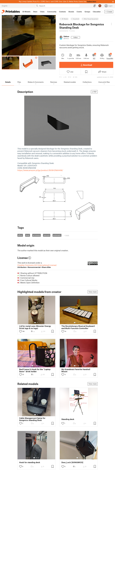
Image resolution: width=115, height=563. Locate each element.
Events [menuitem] (79, 12)
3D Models (65, 19)
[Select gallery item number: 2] (37, 322)
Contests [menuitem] (62, 12)
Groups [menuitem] (87, 12)
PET (94, 58)
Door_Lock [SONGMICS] (72, 462)
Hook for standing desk (29, 462)
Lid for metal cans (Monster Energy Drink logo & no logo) (35, 327)
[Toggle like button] (20, 331)
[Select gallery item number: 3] (78, 322)
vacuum (47, 235)
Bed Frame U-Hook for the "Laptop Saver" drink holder (34, 370)
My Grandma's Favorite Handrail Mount (75, 370)
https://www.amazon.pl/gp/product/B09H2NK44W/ (40, 170)
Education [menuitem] (97, 12)
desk (27, 235)
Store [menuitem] (35, 12)
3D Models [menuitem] (26, 12)
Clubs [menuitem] (42, 12)
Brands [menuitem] (71, 12)
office (20, 235)
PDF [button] (95, 92)
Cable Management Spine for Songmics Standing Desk (32, 419)
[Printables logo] (11, 12)
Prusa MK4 (110, 58)
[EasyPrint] (94, 6)
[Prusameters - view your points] (99, 5)
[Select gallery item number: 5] (82, 322)
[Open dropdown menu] (111, 24)
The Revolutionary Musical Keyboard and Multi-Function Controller (78, 327)
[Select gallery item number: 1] (35, 322)
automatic (57, 235)
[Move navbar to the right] (101, 11)
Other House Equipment (91, 19)
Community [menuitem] (51, 12)
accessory (36, 235)
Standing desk (67, 419)
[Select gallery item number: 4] (80, 322)
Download (87, 65)
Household (76, 19)
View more (92, 292)
